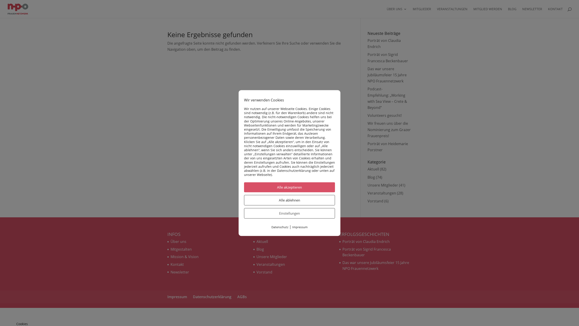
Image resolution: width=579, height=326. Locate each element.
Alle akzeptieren (289, 187)
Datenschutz (279, 227)
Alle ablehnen (289, 200)
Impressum (300, 227)
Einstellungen (289, 213)
